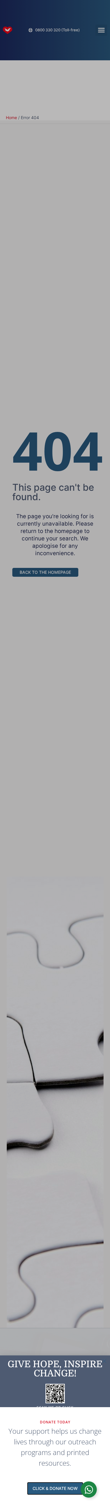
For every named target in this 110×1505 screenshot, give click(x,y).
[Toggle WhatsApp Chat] (89, 1489)
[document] (55, 752)
